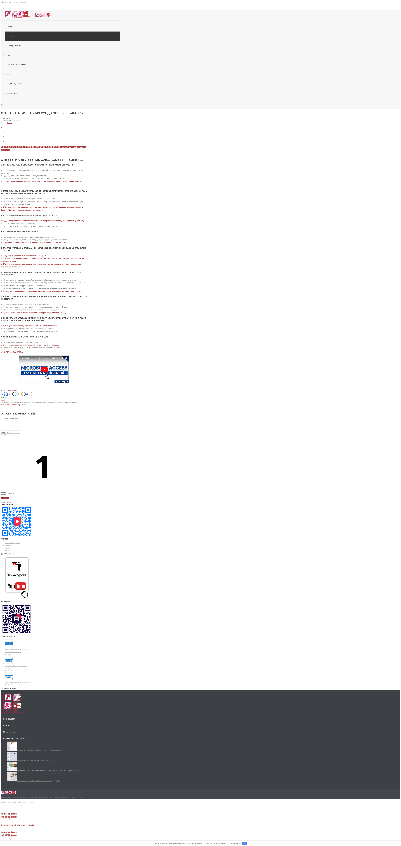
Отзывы (12, 36)
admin (8, 118)
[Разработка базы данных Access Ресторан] (9, 663)
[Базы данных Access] (26, 17)
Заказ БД (8, 545)
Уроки (7, 550)
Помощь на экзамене (15, 46)
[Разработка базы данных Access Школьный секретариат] (9, 647)
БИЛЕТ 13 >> (18, 352)
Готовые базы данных (12, 543)
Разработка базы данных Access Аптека (18, 682)
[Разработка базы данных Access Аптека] (9, 679)
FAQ (8, 55)
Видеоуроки (11, 93)
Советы (9, 123)
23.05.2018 (15, 120)
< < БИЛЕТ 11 (6, 352)
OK (245, 843)
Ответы (8, 390)
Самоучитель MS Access (16, 65)
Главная (10, 27)
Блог (9, 74)
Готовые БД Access (14, 84)
